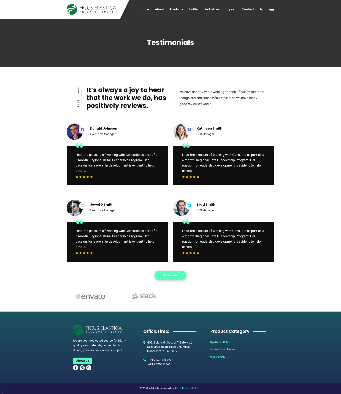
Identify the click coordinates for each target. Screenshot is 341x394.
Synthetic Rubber (221, 342)
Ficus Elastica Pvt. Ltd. (188, 388)
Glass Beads (217, 356)
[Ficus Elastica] (92, 9)
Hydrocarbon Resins (222, 349)
